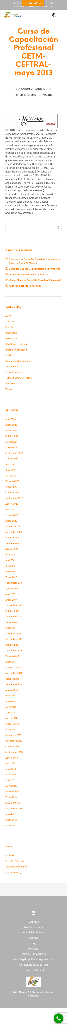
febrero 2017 (12, 622)
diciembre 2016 (13, 633)
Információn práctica (16, 349)
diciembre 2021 (13, 526)
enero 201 (10, 825)
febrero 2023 (12, 481)
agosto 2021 (11, 548)
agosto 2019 (11, 588)
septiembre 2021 (14, 543)
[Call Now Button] (58, 1018)
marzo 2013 (11, 785)
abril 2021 (10, 560)
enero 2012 (11, 819)
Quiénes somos (33, 927)
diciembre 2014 (13, 667)
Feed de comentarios (16, 866)
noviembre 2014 (13, 673)
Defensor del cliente (33, 970)
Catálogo (33, 921)
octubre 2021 (12, 537)
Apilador (9, 321)
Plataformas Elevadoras (17, 360)
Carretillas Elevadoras (16, 343)
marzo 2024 (11, 441)
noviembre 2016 (13, 639)
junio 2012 (10, 814)
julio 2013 (10, 763)
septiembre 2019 (14, 582)
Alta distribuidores (33, 932)
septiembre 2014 (14, 684)
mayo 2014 (10, 706)
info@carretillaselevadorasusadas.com (33, 6)
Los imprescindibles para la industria (29, 274)
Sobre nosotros (13, 372)
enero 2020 (11, 577)
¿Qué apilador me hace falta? (25, 285)
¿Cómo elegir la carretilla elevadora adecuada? (35, 280)
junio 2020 (10, 571)
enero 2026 (11, 424)
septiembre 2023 (14, 453)
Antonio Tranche (33, 89)
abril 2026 (10, 419)
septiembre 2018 (14, 616)
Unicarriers (11, 383)
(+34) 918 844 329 (44, 3)
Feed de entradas (14, 861)
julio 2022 (10, 509)
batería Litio (11, 332)
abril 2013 (10, 780)
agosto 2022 (11, 503)
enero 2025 (11, 430)
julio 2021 (10, 554)
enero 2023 (11, 486)
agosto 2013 (11, 757)
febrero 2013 (12, 791)
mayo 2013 (10, 774)
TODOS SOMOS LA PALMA (18, 377)
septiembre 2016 (14, 650)
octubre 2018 (12, 611)
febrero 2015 (12, 656)
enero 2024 (11, 447)
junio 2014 (10, 701)
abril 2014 (10, 712)
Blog (33, 943)
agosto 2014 (11, 690)
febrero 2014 (12, 723)
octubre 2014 (12, 678)
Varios (47, 95)
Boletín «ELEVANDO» (33, 953)
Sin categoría (12, 366)
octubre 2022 (12, 492)
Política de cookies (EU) (33, 964)
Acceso (33, 937)
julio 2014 (10, 695)
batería (9, 327)
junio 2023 (10, 469)
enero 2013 (11, 797)
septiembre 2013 (14, 752)
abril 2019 (10, 594)
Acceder (9, 855)
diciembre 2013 (13, 735)
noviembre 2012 (13, 808)
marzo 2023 (11, 475)
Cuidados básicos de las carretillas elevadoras (34, 268)
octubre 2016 (12, 644)
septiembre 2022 (14, 498)
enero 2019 (11, 599)
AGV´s (8, 315)
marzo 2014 (11, 718)
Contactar (33, 948)
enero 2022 (11, 520)
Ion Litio (9, 355)
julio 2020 (10, 565)
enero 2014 (11, 729)
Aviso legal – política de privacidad (33, 959)
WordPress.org (13, 872)
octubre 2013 (12, 746)
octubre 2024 (12, 436)
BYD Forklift (11, 338)
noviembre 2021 (13, 532)
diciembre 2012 (13, 802)
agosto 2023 (11, 458)
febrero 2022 (12, 515)
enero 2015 (11, 661)
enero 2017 (10, 627)
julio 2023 (10, 464)
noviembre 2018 (13, 605)
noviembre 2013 (13, 740)
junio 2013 (10, 769)
